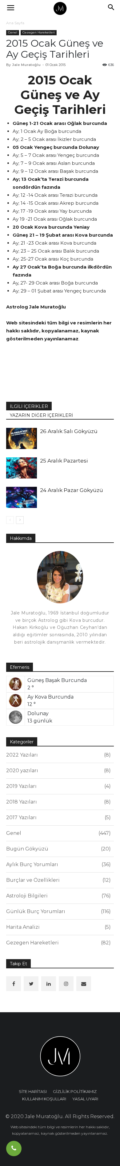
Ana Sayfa (15, 23)
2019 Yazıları (57, 786)
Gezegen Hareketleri (38, 32)
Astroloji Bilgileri (57, 896)
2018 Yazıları (57, 802)
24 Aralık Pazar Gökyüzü (71, 490)
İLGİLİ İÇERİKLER (29, 406)
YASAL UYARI (85, 1098)
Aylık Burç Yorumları (57, 864)
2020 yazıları (57, 770)
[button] (111, 8)
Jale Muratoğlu (26, 65)
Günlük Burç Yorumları (57, 911)
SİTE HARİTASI (33, 1091)
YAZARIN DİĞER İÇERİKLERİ (41, 415)
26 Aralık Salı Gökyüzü (69, 431)
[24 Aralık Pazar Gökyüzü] (21, 497)
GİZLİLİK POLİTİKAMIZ (75, 1091)
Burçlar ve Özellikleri (57, 880)
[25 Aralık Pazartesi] (21, 467)
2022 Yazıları (57, 755)
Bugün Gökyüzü (57, 849)
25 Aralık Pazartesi (64, 461)
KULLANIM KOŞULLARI (44, 1098)
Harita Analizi (57, 927)
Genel (12, 32)
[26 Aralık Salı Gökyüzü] (21, 438)
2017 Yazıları (57, 817)
